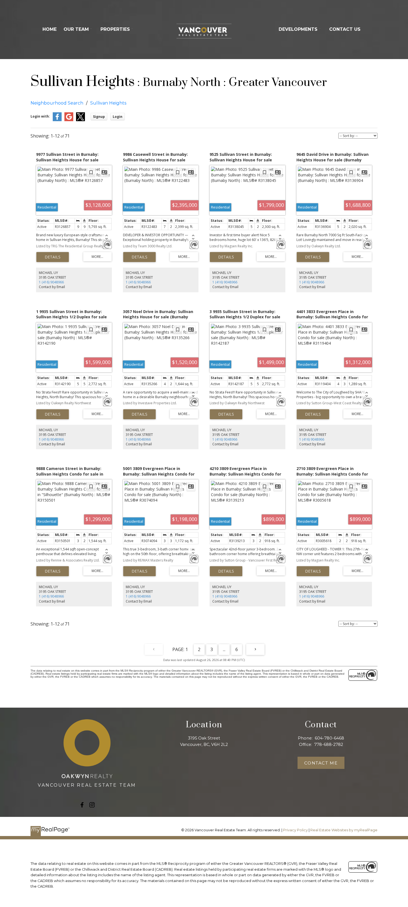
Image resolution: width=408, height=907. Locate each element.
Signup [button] (99, 116)
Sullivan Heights (108, 103)
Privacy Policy (295, 830)
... (224, 649)
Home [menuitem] (49, 29)
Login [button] (117, 116)
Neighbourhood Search (57, 103)
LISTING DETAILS (52, 257)
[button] (82, 804)
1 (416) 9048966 (51, 282)
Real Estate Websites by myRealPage (343, 830)
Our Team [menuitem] (76, 29)
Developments (298, 29)
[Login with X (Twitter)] (80, 120)
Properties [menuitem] (115, 29)
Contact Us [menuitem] (345, 29)
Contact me (321, 763)
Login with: (40, 116)
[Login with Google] (68, 120)
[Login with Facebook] (57, 120)
